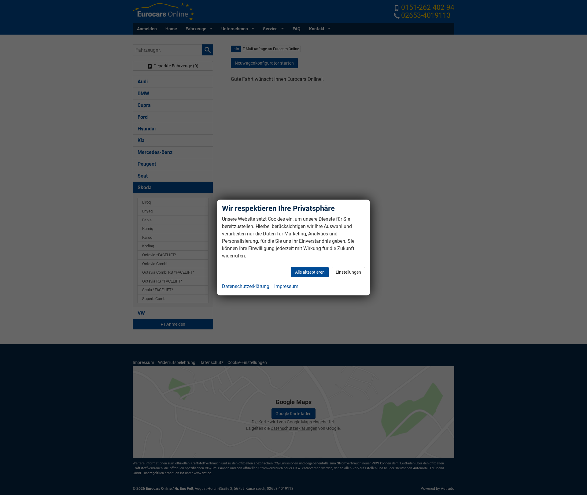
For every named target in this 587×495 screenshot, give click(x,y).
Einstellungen (348, 272)
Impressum (286, 286)
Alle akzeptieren (310, 272)
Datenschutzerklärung (245, 286)
